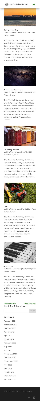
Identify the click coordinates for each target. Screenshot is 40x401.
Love (6, 207)
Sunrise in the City (11, 30)
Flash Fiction (8, 155)
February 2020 (10, 376)
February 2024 (10, 321)
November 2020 (10, 354)
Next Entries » (30, 304)
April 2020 (8, 369)
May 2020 (8, 365)
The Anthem (8, 266)
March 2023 (9, 339)
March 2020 (9, 372)
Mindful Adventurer (13, 32)
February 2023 (10, 343)
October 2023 (9, 328)
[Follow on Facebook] (29, 397)
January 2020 (9, 379)
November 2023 (10, 325)
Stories (12, 35)
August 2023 (9, 332)
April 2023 (8, 336)
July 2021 (7, 350)
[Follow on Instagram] (34, 397)
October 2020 (9, 358)
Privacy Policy (26, 391)
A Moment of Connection (13, 90)
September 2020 (11, 361)
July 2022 (8, 347)
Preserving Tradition (11, 150)
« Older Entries (10, 304)
